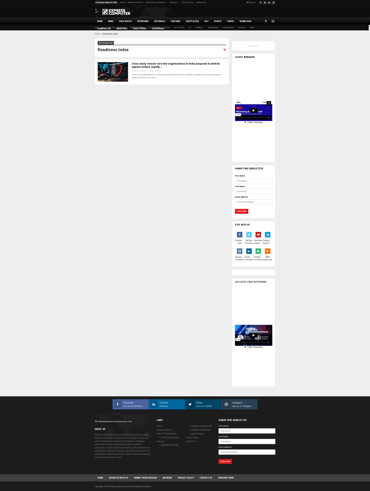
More (252, 27)
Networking (213, 27)
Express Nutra (197, 434)
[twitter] (265, 2)
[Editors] (96, 422)
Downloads (245, 21)
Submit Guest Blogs (170, 437)
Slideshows (158, 28)
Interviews (143, 21)
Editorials (159, 21)
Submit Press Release (155, 2)
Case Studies (139, 28)
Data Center (179, 27)
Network (173, 2)
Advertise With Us (135, 2)
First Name (240, 176)
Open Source (228, 27)
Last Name (240, 186)
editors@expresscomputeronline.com (115, 422)
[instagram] (273, 2)
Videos (230, 21)
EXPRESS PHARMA (170, 445)
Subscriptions (226, 478)
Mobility (199, 27)
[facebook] (260, 2)
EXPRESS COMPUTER (201, 430)
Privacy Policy (187, 2)
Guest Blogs (192, 21)
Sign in (252, 2)
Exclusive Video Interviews (251, 282)
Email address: (241, 197)
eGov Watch (125, 21)
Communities (104, 28)
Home (122, 2)
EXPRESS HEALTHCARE (201, 426)
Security (241, 27)
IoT (190, 27)
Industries (121, 28)
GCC (207, 21)
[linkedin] (269, 2)
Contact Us (201, 2)
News (111, 21)
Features (175, 21)
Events (217, 21)
